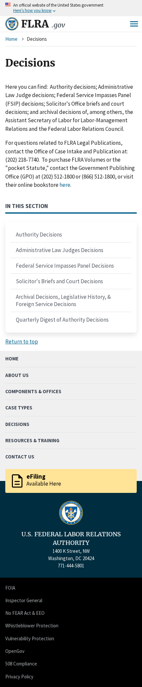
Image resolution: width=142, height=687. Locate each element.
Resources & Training (32, 440)
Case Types (18, 407)
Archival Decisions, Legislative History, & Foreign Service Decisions (63, 300)
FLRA (43, 23)
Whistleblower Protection (31, 625)
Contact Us (19, 456)
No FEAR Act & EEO (25, 613)
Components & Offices (33, 391)
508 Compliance (21, 664)
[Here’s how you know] (71, 8)
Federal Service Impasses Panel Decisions (65, 265)
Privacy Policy (19, 676)
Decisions (17, 424)
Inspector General (23, 600)
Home (11, 39)
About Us (17, 375)
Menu (134, 24)
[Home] (11, 23)
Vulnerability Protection (29, 638)
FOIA (10, 588)
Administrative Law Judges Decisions (59, 250)
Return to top (21, 341)
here (64, 184)
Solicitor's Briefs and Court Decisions (59, 281)
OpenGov (14, 651)
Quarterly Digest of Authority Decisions (62, 319)
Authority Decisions (39, 234)
